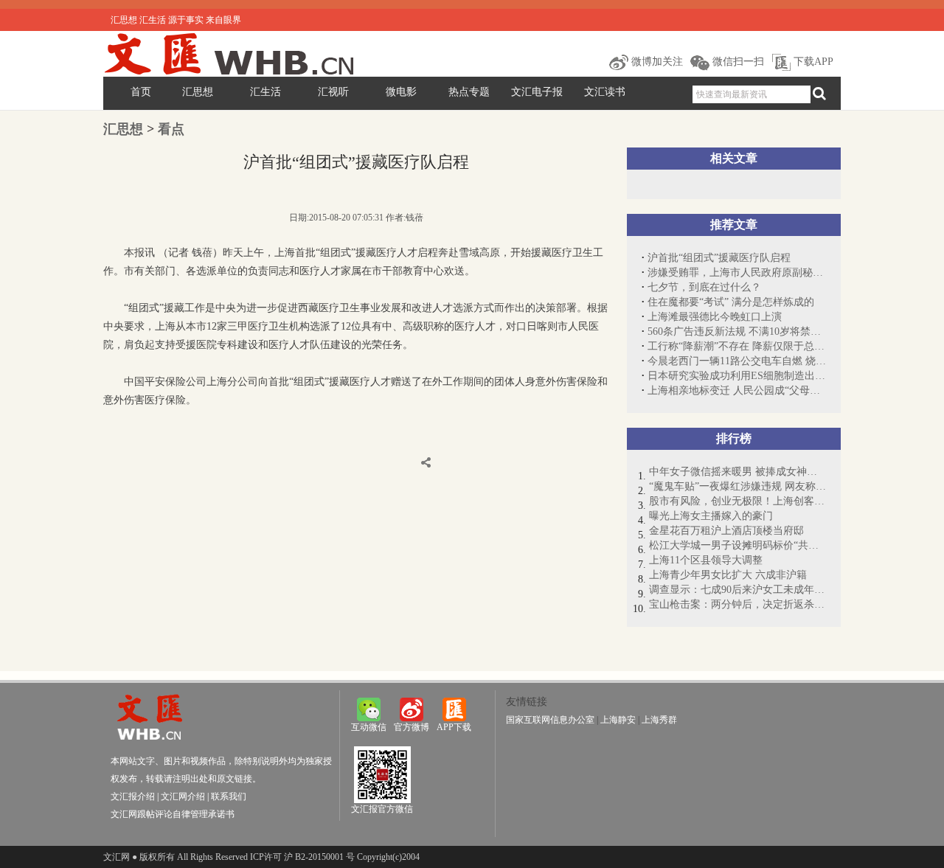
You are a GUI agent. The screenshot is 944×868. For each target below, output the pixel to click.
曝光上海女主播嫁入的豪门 (711, 515)
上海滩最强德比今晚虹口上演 (715, 316)
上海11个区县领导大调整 (706, 560)
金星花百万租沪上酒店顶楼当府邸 (726, 530)
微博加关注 (655, 61)
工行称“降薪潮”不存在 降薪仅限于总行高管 (737, 346)
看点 (171, 129)
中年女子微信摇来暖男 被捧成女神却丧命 (737, 471)
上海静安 (618, 720)
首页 (141, 91)
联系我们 (228, 796)
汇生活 (265, 91)
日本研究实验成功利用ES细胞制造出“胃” (737, 375)
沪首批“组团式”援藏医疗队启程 (719, 257)
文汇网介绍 (183, 796)
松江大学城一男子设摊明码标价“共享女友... (737, 545)
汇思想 (197, 91)
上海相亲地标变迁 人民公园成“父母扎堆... (737, 390)
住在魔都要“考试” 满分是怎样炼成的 (731, 302)
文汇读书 (604, 91)
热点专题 (469, 91)
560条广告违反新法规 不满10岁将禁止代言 (737, 331)
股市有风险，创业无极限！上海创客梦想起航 (737, 501)
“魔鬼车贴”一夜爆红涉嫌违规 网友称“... (737, 486)
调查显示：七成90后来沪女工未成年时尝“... (737, 589)
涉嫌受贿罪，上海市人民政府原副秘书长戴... (737, 272)
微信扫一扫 (736, 61)
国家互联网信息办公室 (550, 720)
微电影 (401, 91)
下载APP (812, 61)
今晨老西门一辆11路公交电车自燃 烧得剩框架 (737, 361)
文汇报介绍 (133, 796)
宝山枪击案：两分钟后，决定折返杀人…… (737, 604)
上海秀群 (659, 720)
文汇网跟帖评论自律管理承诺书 (173, 814)
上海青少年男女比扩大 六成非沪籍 (728, 574)
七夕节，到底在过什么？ (704, 287)
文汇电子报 (537, 91)
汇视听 (333, 91)
